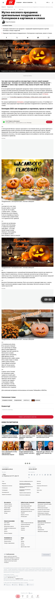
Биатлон (23, 545)
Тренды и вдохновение (9, 543)
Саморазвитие (41, 529)
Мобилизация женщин (43, 507)
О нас (3, 481)
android (7, 585)
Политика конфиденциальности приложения (26, 487)
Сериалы (23, 530)
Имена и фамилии (28, 2)
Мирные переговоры (25, 507)
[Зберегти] (48, 38)
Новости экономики (9, 521)
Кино (22, 521)
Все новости (7, 502)
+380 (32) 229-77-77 (11, 577)
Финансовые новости (9, 526)
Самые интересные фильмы (27, 522)
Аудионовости (7, 511)
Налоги (5, 531)
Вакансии (39, 483)
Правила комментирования (25, 492)
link (29, 475)
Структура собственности (42, 485)
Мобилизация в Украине (44, 502)
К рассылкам (46, 554)
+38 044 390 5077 (33, 469)
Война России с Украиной (27, 502)
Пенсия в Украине (8, 533)
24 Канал (45, 94)
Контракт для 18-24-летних (44, 509)
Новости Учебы (42, 521)
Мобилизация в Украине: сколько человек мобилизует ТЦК (44, 515)
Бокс (22, 539)
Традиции (19, 2)
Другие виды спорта (25, 546)
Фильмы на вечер (25, 526)
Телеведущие (5, 490)
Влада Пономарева (10, 22)
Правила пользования (6, 494)
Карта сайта (39, 490)
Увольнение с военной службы (44, 504)
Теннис (22, 543)
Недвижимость (8, 537)
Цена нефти (6, 522)
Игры (38, 492)
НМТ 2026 (40, 527)
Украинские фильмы (25, 524)
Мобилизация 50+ (41, 506)
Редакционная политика (7, 485)
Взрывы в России (25, 514)
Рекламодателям (5, 492)
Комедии (23, 528)
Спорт (22, 537)
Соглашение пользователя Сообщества (24, 490)
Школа (39, 526)
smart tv (22, 585)
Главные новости (8, 504)
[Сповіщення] (52, 2)
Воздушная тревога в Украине (27, 509)
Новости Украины (8, 506)
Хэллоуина (20, 102)
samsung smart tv (30, 585)
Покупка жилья (7, 541)
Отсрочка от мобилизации (43, 511)
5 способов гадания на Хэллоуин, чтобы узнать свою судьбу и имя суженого (26, 97)
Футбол (22, 541)
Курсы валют (7, 524)
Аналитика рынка (8, 539)
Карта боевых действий (26, 506)
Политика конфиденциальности (26, 481)
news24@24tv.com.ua (7, 469)
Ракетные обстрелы (25, 504)
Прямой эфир (7, 507)
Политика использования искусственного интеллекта (25, 484)
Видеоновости (7, 509)
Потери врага (24, 516)
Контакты (39, 481)
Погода (5, 513)
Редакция (4, 483)
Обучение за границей (43, 531)
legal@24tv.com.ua (19, 578)
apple (15, 585)
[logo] (10, 2)
